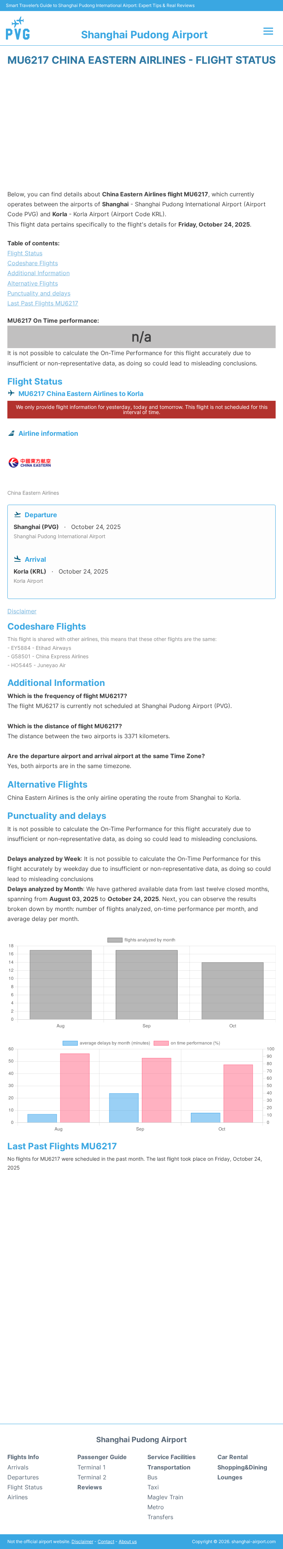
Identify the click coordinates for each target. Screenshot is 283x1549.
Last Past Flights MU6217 (42, 303)
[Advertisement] (141, 130)
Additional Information (38, 273)
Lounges (229, 1477)
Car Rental (232, 1457)
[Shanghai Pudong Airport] (17, 28)
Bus (152, 1477)
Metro (155, 1507)
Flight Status (24, 253)
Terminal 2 (91, 1477)
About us (128, 1541)
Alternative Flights (32, 283)
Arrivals (17, 1467)
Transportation (169, 1467)
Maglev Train (165, 1497)
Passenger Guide (102, 1457)
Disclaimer (82, 1541)
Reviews (89, 1487)
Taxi (153, 1487)
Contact (106, 1541)
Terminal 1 (91, 1467)
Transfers (160, 1517)
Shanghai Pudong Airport (144, 34)
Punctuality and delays (38, 293)
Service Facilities (171, 1457)
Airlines (17, 1497)
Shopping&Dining (242, 1467)
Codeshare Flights (32, 263)
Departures (23, 1477)
